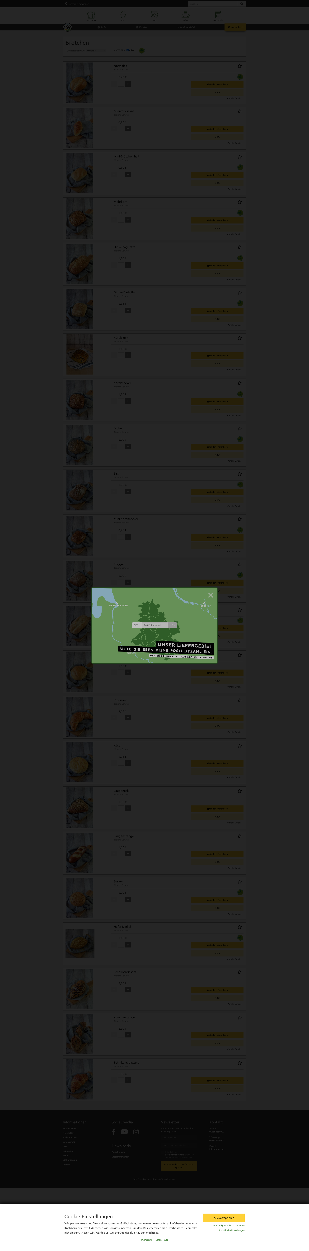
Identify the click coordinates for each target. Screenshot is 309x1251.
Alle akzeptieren (224, 1218)
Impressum (146, 1239)
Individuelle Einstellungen (232, 1230)
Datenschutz (161, 1239)
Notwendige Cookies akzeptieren (228, 1225)
